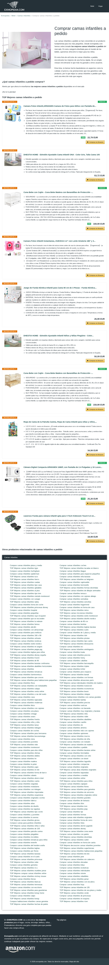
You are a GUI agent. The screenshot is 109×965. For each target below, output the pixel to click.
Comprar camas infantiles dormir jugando (76, 826)
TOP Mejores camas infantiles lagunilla (75, 761)
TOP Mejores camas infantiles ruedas (25, 582)
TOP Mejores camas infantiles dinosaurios (76, 644)
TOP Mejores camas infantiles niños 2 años (27, 826)
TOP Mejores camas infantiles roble (74, 717)
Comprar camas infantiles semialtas (74, 599)
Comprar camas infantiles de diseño (24, 806)
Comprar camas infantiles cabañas (73, 661)
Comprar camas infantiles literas (23, 879)
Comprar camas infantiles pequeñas (24, 613)
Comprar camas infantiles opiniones (74, 733)
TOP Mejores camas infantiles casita (24, 781)
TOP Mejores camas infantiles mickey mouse (28, 876)
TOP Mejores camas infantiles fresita (24, 719)
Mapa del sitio (74, 961)
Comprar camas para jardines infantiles (25, 823)
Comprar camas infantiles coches (73, 565)
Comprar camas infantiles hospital (23, 610)
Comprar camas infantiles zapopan (73, 784)
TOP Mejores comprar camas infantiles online (28, 873)
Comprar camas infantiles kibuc (72, 865)
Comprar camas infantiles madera (23, 761)
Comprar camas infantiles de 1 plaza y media (78, 633)
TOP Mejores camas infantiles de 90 (24, 661)
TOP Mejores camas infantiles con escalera (77, 882)
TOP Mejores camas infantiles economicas (77, 689)
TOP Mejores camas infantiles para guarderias (28, 890)
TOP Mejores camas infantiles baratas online (77, 750)
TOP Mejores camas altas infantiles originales (78, 770)
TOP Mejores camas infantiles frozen (24, 658)
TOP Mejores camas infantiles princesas (26, 859)
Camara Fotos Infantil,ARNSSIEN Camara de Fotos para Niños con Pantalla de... (60, 106)
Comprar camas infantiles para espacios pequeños (80, 574)
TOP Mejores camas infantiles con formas (76, 677)
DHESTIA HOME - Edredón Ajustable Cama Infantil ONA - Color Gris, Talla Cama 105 (62, 155)
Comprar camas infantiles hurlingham (25, 571)
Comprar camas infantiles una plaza (24, 711)
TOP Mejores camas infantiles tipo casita (76, 641)
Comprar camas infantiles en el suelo (24, 857)
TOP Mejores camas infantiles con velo (75, 756)
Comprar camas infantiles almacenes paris (77, 680)
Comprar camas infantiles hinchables (74, 753)
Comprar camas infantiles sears (22, 717)
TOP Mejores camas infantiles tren (73, 806)
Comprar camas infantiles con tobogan (25, 789)
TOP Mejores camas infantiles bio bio (74, 854)
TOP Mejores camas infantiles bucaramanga (27, 736)
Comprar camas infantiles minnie (73, 873)
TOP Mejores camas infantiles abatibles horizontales (31, 666)
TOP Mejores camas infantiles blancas (25, 882)
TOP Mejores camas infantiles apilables (26, 588)
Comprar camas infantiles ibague (73, 571)
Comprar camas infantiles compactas (74, 764)
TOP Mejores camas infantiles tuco (24, 577)
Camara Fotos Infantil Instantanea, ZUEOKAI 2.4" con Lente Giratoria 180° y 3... (59, 241)
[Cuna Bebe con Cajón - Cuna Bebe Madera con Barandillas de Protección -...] (12, 199)
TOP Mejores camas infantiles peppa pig (26, 649)
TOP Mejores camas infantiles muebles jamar (28, 871)
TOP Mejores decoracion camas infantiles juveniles (80, 845)
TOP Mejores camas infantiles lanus (24, 725)
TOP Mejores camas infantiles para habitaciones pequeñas (33, 680)
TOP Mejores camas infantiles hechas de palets (29, 904)
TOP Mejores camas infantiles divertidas (76, 837)
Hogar (100, 6)
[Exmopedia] (14, 6)
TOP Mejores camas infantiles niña (73, 714)
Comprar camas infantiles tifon (72, 803)
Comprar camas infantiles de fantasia (74, 801)
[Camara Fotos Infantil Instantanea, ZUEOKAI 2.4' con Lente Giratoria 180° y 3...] (12, 248)
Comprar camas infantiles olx (71, 725)
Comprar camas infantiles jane (72, 857)
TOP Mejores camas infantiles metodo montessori (30, 596)
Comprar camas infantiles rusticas (73, 705)
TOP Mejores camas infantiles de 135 (75, 887)
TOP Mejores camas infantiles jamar (74, 879)
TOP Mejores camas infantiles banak (74, 675)
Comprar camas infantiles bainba (73, 700)
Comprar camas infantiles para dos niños (26, 750)
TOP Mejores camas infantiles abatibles (75, 719)
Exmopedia (5, 16)
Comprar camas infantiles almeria (73, 728)
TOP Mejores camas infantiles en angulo (26, 647)
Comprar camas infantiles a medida (74, 775)
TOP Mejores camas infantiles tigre (24, 568)
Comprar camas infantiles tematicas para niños (28, 840)
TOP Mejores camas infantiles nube (24, 862)
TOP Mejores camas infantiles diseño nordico (78, 619)
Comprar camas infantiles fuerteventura (25, 675)
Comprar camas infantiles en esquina (74, 899)
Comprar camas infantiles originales (74, 767)
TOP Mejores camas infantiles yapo (24, 767)
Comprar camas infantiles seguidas (24, 784)
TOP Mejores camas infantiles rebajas (75, 694)
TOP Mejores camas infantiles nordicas (25, 641)
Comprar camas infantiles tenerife (23, 843)
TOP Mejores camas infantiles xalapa (25, 689)
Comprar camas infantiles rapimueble (74, 582)
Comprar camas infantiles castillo (73, 722)
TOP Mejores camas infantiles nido (24, 745)
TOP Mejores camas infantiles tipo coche (26, 812)
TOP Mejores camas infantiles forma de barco (28, 773)
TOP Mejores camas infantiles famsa (24, 624)
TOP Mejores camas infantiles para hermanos (28, 733)
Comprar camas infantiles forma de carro (76, 820)
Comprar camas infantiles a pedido (73, 747)
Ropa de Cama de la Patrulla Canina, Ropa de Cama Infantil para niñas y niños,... (60, 422)
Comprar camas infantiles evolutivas (74, 868)
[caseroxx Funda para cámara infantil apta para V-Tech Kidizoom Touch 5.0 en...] (12, 522)
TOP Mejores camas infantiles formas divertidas (79, 588)
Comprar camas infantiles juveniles (24, 742)
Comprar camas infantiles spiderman (24, 574)
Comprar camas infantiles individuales (75, 871)
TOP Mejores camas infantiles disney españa (28, 655)
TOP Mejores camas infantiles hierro (24, 579)
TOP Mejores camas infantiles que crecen (26, 677)
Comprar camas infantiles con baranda (75, 708)
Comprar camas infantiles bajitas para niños (27, 652)
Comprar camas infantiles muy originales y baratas (80, 711)
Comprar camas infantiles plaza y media (26, 565)
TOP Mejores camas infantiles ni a (23, 868)
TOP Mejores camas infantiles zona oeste (76, 831)
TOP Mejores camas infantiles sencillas (75, 602)
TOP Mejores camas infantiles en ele (24, 770)
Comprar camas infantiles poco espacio (75, 672)
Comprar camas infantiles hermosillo (74, 585)
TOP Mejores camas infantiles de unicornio (77, 792)
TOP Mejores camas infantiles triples (74, 666)
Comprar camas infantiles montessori (25, 747)
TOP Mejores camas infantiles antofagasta (76, 649)
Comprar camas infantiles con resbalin (75, 742)
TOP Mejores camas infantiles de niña (75, 739)
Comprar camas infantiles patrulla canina (26, 831)
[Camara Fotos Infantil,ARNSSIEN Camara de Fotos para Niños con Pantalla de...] (12, 113)
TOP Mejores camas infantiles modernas (26, 703)
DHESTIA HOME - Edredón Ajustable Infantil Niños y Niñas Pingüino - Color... (59, 336)
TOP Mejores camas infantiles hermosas (26, 885)
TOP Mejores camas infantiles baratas (25, 854)
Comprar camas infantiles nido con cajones (77, 731)
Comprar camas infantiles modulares (24, 787)
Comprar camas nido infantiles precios (75, 655)
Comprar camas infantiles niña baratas (75, 577)
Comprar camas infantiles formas (73, 815)
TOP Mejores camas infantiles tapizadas (26, 700)
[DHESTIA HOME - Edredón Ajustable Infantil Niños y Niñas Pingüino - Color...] (12, 340)
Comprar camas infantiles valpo (22, 896)
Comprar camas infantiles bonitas (73, 624)
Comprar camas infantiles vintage (23, 714)
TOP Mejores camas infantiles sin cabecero (77, 859)
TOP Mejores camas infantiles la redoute (26, 621)
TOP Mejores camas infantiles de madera (76, 745)
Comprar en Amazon (96, 142)
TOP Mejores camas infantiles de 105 (25, 829)
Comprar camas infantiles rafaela (23, 775)
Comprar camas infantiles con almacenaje (26, 630)
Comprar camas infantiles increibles (24, 837)
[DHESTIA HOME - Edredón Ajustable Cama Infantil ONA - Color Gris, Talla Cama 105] (12, 159)
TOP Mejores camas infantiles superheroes (77, 848)
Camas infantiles (24, 16)
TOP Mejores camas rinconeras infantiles (76, 613)
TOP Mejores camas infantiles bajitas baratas (78, 627)
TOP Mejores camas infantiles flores (74, 787)
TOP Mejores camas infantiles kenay (24, 899)
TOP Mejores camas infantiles (22, 669)
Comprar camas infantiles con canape (25, 599)
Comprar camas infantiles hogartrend (74, 605)
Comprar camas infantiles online (72, 778)
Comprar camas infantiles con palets (74, 834)
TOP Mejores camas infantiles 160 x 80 (25, 635)
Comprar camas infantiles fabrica (23, 801)
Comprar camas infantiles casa (22, 697)
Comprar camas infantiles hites (72, 823)
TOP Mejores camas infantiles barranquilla (76, 663)
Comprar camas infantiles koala (72, 652)
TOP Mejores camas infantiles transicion (76, 686)
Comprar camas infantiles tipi (71, 812)
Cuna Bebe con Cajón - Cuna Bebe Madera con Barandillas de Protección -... (58, 192)
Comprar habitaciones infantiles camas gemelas (29, 901)
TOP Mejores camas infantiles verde (74, 893)
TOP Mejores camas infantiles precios (75, 703)
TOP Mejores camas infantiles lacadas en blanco (79, 568)
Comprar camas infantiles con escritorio (26, 887)
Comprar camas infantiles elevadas (74, 862)
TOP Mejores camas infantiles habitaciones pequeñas (81, 851)
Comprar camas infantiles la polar (23, 764)
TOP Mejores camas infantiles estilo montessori (79, 616)
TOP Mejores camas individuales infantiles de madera (81, 683)
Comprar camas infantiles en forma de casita (77, 843)
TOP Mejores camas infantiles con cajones (27, 708)
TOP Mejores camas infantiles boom (74, 691)
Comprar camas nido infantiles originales (76, 817)
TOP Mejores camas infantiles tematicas (26, 672)
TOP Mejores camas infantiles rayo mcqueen (28, 616)
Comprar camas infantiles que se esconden (27, 619)
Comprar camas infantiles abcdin (23, 627)
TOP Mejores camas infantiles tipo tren (25, 593)
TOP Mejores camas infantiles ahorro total (27, 778)
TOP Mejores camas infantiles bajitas (25, 848)
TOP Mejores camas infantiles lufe (73, 635)
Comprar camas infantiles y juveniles (24, 815)
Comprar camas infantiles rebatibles (74, 876)
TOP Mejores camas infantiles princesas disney (29, 607)
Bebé (92, 6)
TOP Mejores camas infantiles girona (24, 820)
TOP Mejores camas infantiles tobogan (25, 728)
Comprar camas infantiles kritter (72, 669)
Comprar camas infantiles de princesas (75, 896)
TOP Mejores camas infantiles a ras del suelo (28, 694)
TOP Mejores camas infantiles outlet (74, 840)
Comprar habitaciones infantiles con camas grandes (80, 697)
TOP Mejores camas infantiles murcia (75, 736)
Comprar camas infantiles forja (72, 885)
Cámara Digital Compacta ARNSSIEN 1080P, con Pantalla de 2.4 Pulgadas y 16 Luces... (63, 467)
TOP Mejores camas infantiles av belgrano (76, 579)
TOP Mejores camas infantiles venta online (27, 691)
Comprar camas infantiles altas (22, 803)
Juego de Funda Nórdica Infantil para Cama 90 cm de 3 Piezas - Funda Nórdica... (60, 288)
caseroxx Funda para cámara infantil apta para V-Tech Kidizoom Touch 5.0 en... (59, 516)
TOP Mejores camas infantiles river (74, 901)
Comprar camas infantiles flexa (22, 683)
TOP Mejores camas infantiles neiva (74, 610)
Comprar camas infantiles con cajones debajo (78, 596)
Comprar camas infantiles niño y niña (24, 722)
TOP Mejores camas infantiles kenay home (27, 893)
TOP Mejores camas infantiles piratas (75, 638)
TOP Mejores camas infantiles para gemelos (77, 789)
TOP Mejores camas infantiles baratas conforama (29, 663)
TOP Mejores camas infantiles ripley (24, 602)
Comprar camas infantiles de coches (24, 731)
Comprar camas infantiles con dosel (74, 759)
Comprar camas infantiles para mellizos (26, 633)
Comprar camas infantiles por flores (24, 851)
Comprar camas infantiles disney (73, 829)
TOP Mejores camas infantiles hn (23, 759)
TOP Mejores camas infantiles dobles (25, 756)
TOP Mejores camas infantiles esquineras (26, 795)
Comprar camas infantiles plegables (24, 834)
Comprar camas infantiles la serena (24, 817)
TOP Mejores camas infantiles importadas (26, 792)
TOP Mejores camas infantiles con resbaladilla (28, 686)
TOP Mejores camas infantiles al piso (25, 591)
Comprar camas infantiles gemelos (24, 865)
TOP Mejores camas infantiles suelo (74, 630)
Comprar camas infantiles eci (71, 647)
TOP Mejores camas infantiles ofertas (25, 753)
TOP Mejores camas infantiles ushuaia (25, 638)
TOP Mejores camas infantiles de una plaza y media (80, 890)
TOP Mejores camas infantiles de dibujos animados (80, 591)
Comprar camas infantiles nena (22, 739)
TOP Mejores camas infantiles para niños (76, 781)
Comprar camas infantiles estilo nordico (26, 644)
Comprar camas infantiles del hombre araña (27, 845)
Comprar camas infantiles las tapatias (25, 809)
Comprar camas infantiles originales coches (27, 798)
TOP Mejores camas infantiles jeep (73, 809)
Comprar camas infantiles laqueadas (74, 773)
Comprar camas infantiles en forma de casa (77, 607)
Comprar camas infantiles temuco (73, 593)
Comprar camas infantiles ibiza (22, 705)
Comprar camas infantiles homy (72, 658)
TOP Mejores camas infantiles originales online (78, 795)
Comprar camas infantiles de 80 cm (74, 621)
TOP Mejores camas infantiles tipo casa (26, 585)
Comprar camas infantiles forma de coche (26, 605)
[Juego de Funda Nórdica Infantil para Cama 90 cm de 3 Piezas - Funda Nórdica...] (12, 294)
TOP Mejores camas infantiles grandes (75, 798)
